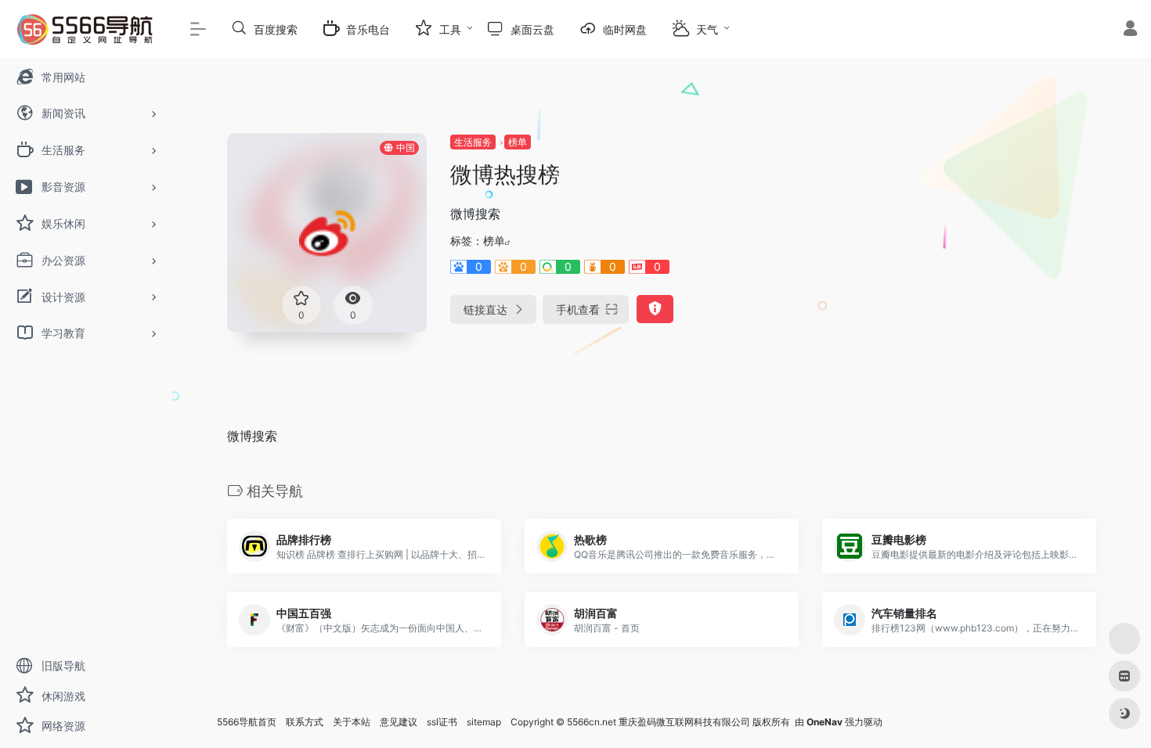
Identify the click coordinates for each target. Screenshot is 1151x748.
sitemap (484, 722)
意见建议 (398, 722)
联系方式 (304, 722)
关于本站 (351, 722)
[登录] (1130, 30)
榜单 (517, 142)
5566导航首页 (246, 722)
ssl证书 (442, 722)
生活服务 (473, 142)
